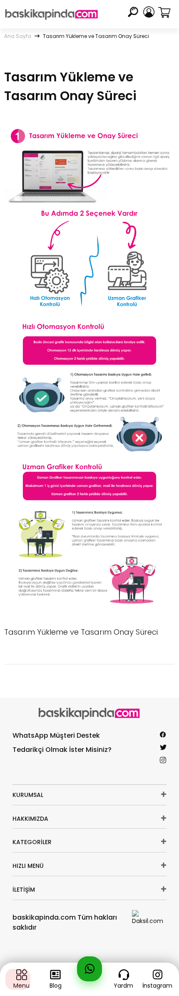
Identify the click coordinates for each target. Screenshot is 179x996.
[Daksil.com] (149, 917)
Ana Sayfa (17, 36)
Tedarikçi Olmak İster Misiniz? (62, 749)
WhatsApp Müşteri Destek (56, 735)
